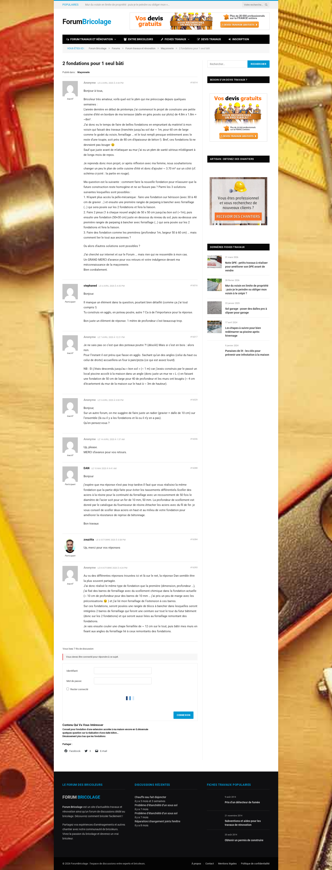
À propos (196, 863)
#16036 (194, 439)
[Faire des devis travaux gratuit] (200, 29)
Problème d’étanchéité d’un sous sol (156, 805)
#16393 (194, 567)
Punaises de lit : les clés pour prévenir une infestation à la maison (247, 352)
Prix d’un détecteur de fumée (242, 802)
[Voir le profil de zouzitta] (70, 552)
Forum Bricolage (97, 48)
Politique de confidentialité (255, 863)
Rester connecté (79, 689)
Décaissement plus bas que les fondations (83, 736)
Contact (209, 863)
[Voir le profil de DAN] (70, 481)
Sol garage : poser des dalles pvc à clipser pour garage (246, 310)
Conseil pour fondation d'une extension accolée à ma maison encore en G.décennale (105, 729)
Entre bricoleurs (140, 39)
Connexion (183, 715)
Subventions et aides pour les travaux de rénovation (243, 822)
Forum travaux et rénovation (91, 39)
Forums (116, 48)
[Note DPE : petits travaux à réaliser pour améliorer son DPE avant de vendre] (214, 261)
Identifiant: (72, 670)
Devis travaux (211, 39)
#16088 (194, 468)
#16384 (194, 539)
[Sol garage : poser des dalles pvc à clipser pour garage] (214, 307)
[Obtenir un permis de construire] (214, 839)
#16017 (194, 337)
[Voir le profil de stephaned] (70, 298)
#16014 (194, 82)
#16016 (194, 285)
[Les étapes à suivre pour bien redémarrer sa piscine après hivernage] (214, 327)
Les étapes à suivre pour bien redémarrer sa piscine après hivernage (243, 331)
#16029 (194, 400)
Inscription (240, 39)
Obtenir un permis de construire (244, 840)
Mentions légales (227, 863)
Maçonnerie (167, 48)
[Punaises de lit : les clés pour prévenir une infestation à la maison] (214, 350)
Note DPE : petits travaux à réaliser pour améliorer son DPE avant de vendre (246, 266)
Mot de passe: (74, 681)
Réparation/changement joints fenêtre (157, 821)
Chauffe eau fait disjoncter (150, 797)
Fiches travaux (175, 39)
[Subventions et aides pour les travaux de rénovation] (214, 820)
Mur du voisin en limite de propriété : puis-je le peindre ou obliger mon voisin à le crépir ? (128, 4)
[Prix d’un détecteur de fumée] (214, 801)
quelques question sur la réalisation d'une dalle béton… (90, 733)
